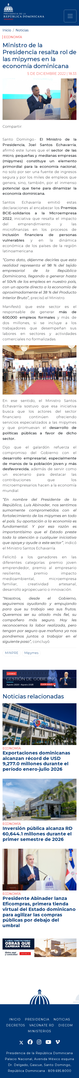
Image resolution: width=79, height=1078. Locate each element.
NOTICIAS (62, 1019)
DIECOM (65, 1025)
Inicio (7, 30)
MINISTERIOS (39, 1031)
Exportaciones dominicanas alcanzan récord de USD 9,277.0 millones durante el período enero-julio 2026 (36, 761)
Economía (13, 37)
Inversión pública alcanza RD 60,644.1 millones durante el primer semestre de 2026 (37, 834)
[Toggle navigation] (70, 16)
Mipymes (31, 653)
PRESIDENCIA (37, 1019)
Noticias (22, 30)
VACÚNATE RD (41, 1025)
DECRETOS (15, 1025)
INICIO (15, 1019)
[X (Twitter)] (21, 1042)
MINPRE (11, 653)
